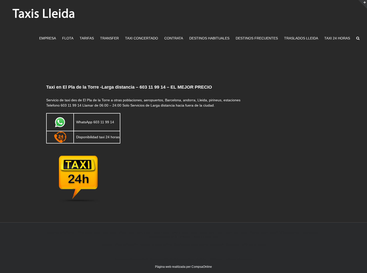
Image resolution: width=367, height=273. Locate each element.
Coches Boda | (291, 232)
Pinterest (215, 259)
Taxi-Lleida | (240, 232)
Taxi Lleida (152, 232)
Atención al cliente (253, 244)
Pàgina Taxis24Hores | (265, 232)
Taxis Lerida (117, 232)
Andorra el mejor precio (156, 244)
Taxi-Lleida (135, 232)
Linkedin (200, 259)
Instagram (245, 259)
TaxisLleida (207, 232)
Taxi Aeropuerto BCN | (164, 237)
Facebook (229, 259)
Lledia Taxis (211, 237)
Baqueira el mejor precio (190, 244)
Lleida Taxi (82, 232)
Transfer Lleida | (191, 237)
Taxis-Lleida (189, 232)
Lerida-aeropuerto (125, 244)
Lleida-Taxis (99, 232)
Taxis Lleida (170, 232)
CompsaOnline (201, 267)
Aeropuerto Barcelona (224, 244)
